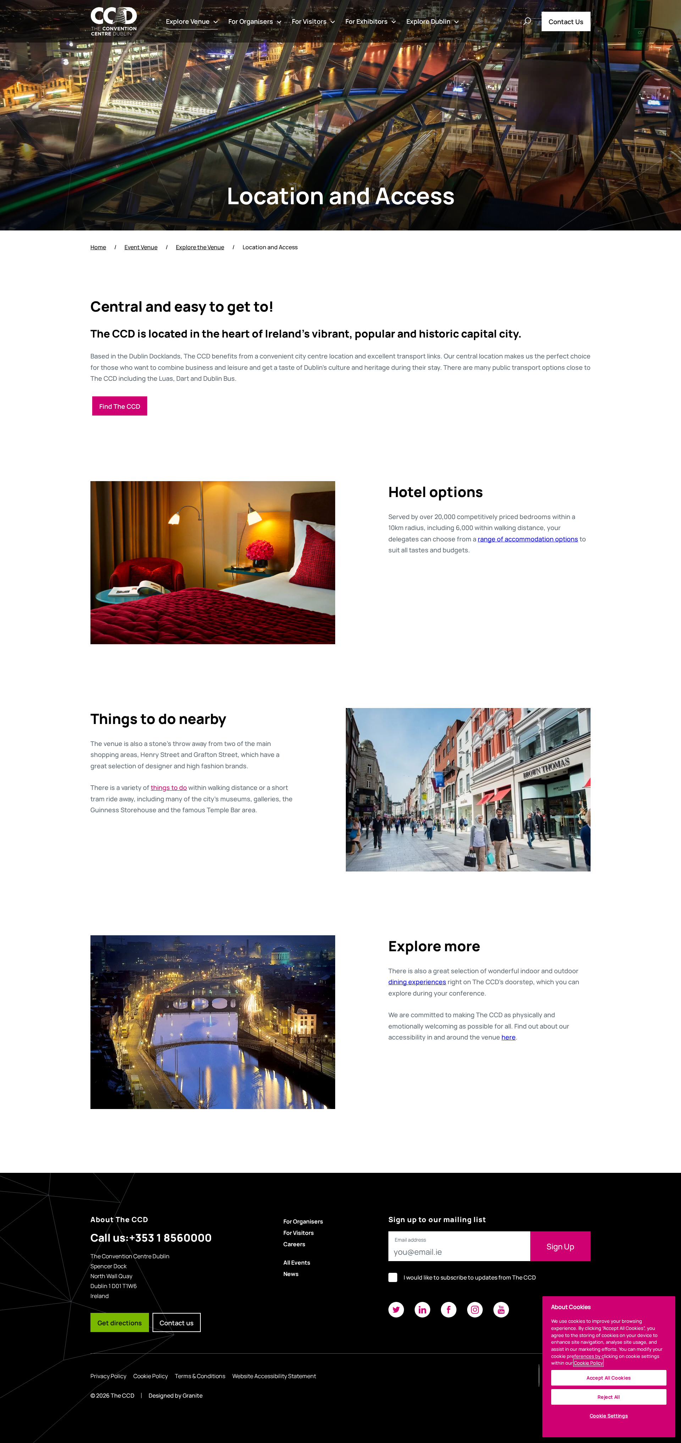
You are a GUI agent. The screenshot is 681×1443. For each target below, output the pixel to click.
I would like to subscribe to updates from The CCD (470, 1277)
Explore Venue (188, 21)
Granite (193, 1395)
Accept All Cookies (609, 1377)
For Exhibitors (366, 21)
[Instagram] (475, 1309)
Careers (294, 1243)
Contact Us (566, 21)
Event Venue (140, 247)
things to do (169, 787)
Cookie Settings (609, 1415)
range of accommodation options (528, 538)
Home (98, 247)
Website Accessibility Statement (274, 1376)
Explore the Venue (200, 247)
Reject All (609, 1396)
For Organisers (250, 21)
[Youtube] (501, 1309)
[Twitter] (396, 1309)
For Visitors (309, 21)
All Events (296, 1262)
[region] (608, 1366)
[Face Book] (448, 1309)
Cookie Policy (150, 1376)
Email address (410, 1240)
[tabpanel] (212, 562)
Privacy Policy (108, 1376)
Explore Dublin (428, 21)
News (291, 1273)
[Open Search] (527, 21)
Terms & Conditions (200, 1376)
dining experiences (417, 981)
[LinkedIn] (422, 1309)
